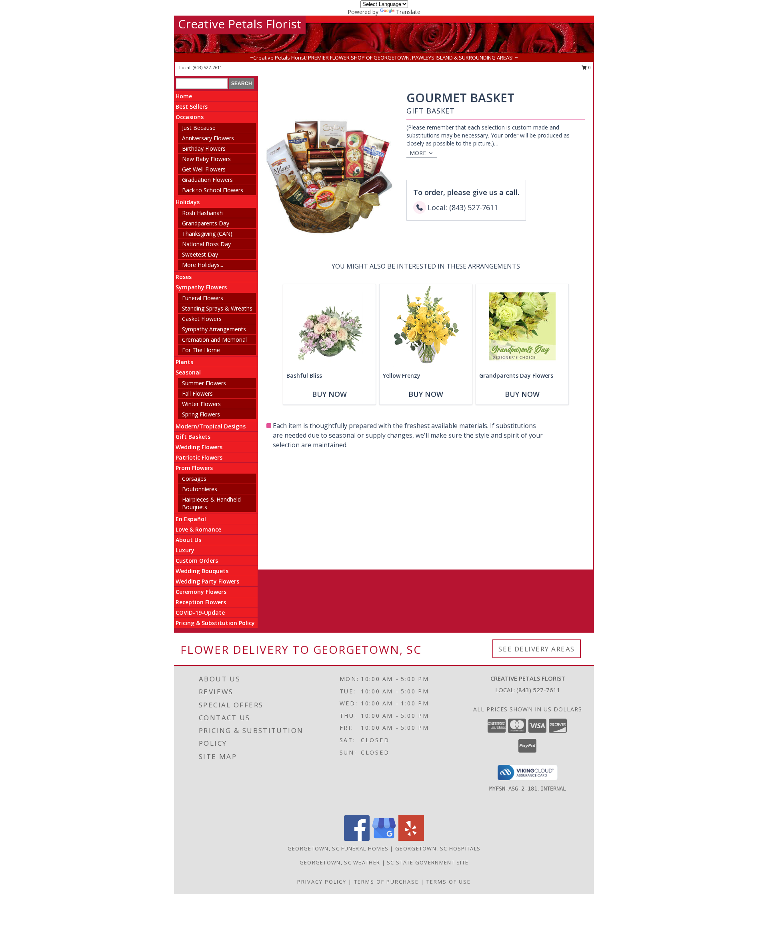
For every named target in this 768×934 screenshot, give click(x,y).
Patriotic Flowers (199, 457)
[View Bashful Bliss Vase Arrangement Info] (329, 326)
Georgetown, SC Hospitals (437, 848)
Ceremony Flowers (201, 591)
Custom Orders (197, 560)
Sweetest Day (200, 254)
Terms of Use (448, 881)
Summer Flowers (204, 383)
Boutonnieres (199, 489)
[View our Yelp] (411, 838)
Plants (184, 362)
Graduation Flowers (207, 179)
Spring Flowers (201, 414)
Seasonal (188, 372)
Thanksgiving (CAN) (207, 233)
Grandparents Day (205, 223)
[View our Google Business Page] (384, 838)
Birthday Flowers (204, 148)
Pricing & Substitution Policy (215, 623)
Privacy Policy (321, 881)
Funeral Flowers (202, 298)
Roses (184, 277)
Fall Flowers (197, 393)
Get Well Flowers (204, 169)
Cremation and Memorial (214, 339)
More (418, 153)
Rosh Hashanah (202, 213)
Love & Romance (198, 529)
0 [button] (589, 67)
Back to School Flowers (212, 190)
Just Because (199, 127)
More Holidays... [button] (202, 265)
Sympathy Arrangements (214, 329)
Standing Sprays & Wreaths (217, 308)
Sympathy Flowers (201, 287)
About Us (188, 540)
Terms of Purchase (386, 881)
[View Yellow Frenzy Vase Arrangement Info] (426, 326)
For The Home (201, 350)
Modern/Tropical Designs (211, 426)
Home (184, 96)
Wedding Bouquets (202, 571)
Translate (408, 12)
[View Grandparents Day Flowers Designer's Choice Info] (522, 326)
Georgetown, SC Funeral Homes (338, 848)
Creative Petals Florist (240, 24)
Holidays (188, 202)
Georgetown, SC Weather (340, 862)
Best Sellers (192, 106)
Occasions (190, 117)
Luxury (185, 550)
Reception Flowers (201, 602)
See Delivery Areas (536, 648)
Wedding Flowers (199, 447)
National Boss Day (206, 244)
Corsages (194, 478)
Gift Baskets (193, 436)
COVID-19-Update (200, 612)
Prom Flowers (194, 468)
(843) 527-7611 (207, 67)
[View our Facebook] (357, 838)
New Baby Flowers (206, 159)
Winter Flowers (201, 404)
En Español (191, 519)
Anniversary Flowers (208, 138)
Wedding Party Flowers (207, 581)
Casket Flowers (202, 319)
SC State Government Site (427, 862)
